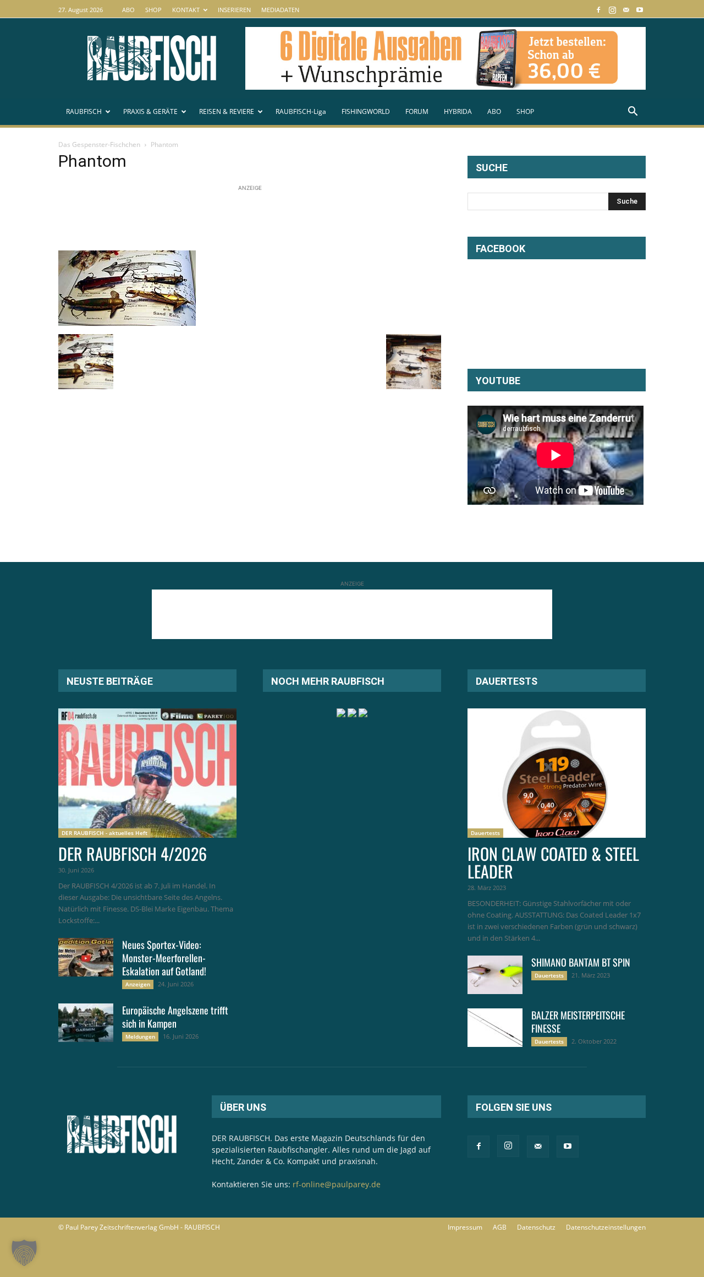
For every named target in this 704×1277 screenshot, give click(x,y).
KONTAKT (186, 10)
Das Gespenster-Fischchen (99, 144)
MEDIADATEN (280, 10)
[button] (632, 112)
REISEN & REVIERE (226, 111)
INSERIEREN (234, 10)
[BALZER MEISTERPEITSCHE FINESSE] (495, 1027)
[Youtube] (640, 9)
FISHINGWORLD (366, 111)
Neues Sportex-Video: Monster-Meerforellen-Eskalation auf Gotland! (164, 957)
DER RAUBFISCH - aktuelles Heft (104, 833)
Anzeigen (137, 984)
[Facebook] (598, 9)
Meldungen (140, 1036)
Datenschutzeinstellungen (606, 1227)
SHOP (153, 10)
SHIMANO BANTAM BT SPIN (580, 962)
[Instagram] (612, 9)
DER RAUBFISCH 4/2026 (132, 853)
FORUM (416, 111)
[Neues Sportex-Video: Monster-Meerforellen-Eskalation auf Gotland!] (85, 957)
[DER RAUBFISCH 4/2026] (147, 773)
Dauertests (485, 833)
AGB (500, 1227)
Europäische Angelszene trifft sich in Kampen (175, 1016)
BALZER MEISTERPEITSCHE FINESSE (578, 1021)
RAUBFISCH (84, 111)
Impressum (465, 1227)
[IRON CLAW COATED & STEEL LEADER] (557, 773)
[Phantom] (127, 323)
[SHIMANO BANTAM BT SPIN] (495, 975)
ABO (128, 10)
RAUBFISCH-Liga (301, 111)
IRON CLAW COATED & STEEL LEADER (553, 862)
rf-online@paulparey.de (337, 1184)
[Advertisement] (258, 218)
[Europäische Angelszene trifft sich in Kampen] (85, 1022)
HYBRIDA (458, 111)
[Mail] (626, 9)
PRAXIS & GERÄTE (150, 111)
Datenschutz (536, 1227)
